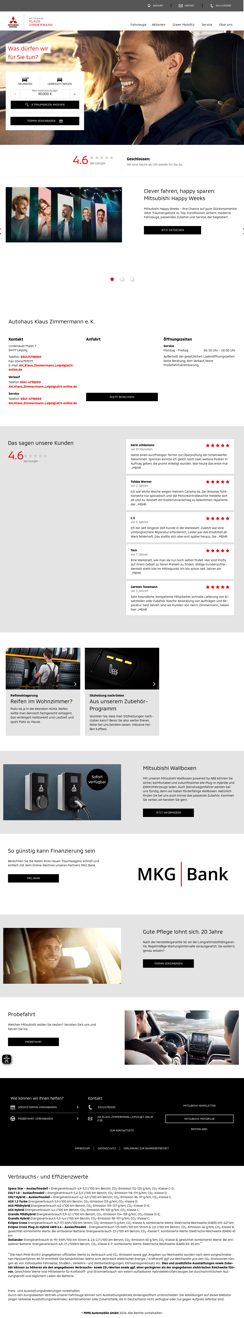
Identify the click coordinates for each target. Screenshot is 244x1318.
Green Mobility (183, 24)
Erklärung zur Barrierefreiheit (146, 1148)
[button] (44, 121)
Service (207, 24)
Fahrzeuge (138, 24)
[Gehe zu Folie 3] (132, 279)
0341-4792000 (30, 382)
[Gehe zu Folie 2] (122, 279)
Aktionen (158, 24)
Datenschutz (107, 1148)
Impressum (82, 1148)
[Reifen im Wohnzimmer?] (43, 668)
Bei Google (98, 163)
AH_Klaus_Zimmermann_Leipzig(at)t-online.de (43, 386)
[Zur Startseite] (36, 22)
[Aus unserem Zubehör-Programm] (122, 668)
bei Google (31, 461)
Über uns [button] (226, 24)
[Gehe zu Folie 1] (112, 279)
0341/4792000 (31, 356)
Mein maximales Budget (45, 90)
